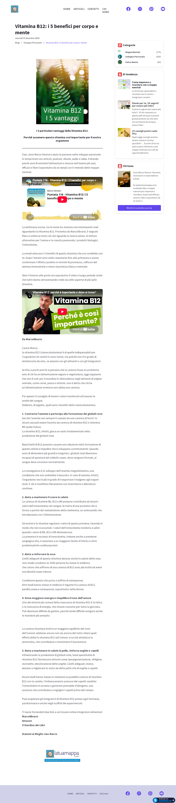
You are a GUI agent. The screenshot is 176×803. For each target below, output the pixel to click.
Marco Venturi (42, 154)
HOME (66, 9)
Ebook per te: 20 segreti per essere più (145, 104)
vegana (61, 374)
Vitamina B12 (46, 231)
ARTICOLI (79, 9)
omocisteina (41, 506)
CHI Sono (104, 793)
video (84, 158)
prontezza (76, 262)
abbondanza (66, 378)
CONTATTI (93, 9)
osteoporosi (76, 580)
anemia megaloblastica (75, 470)
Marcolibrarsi (78, 231)
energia (46, 606)
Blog (17, 42)
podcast (57, 158)
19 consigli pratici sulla (144, 131)
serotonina (28, 641)
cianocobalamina (51, 352)
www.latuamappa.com (146, 185)
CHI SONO (105, 10)
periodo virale (94, 275)
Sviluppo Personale (33, 42)
